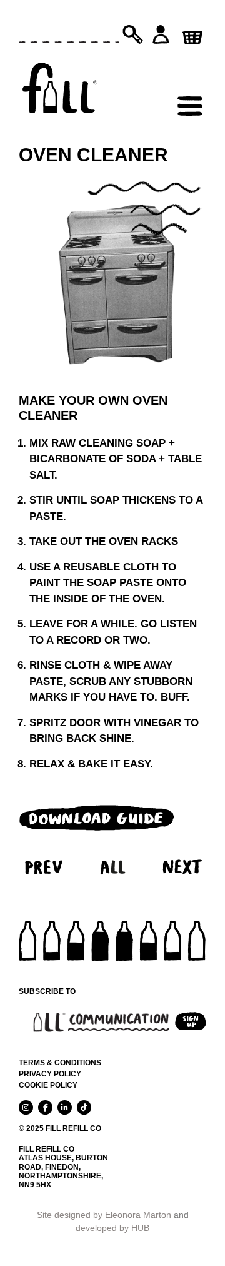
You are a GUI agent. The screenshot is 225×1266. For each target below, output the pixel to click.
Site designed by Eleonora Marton (104, 1215)
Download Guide (97, 817)
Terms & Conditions (60, 1062)
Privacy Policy (50, 1074)
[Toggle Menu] (190, 78)
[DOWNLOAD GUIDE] (97, 814)
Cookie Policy (48, 1085)
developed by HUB (112, 1228)
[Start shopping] (190, 33)
